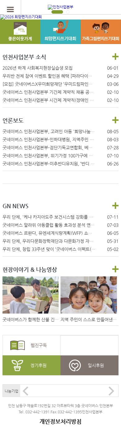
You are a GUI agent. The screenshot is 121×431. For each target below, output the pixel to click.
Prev (25, 391)
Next (111, 391)
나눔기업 (11, 391)
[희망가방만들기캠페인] (20, 38)
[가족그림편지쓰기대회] (101, 38)
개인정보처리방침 (60, 421)
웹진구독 (39, 345)
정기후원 (38, 365)
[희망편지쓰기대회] (60, 38)
